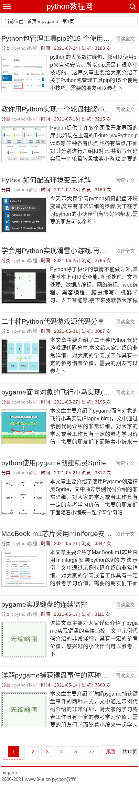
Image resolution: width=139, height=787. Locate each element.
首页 (32, 21)
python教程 (25, 48)
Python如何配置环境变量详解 (46, 180)
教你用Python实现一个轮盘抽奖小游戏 (59, 109)
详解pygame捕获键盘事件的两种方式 (57, 675)
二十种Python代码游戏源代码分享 (52, 321)
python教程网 (70, 6)
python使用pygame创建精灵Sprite (53, 463)
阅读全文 (125, 38)
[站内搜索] (132, 6)
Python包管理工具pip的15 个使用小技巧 (62, 38)
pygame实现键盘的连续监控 (44, 604)
